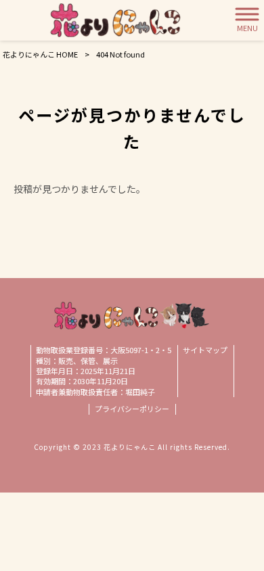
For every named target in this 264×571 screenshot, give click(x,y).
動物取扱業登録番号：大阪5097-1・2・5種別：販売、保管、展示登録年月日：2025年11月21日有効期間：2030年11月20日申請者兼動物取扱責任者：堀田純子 (103, 371)
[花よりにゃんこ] (115, 20)
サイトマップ (205, 350)
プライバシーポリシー (132, 409)
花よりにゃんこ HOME (40, 54)
